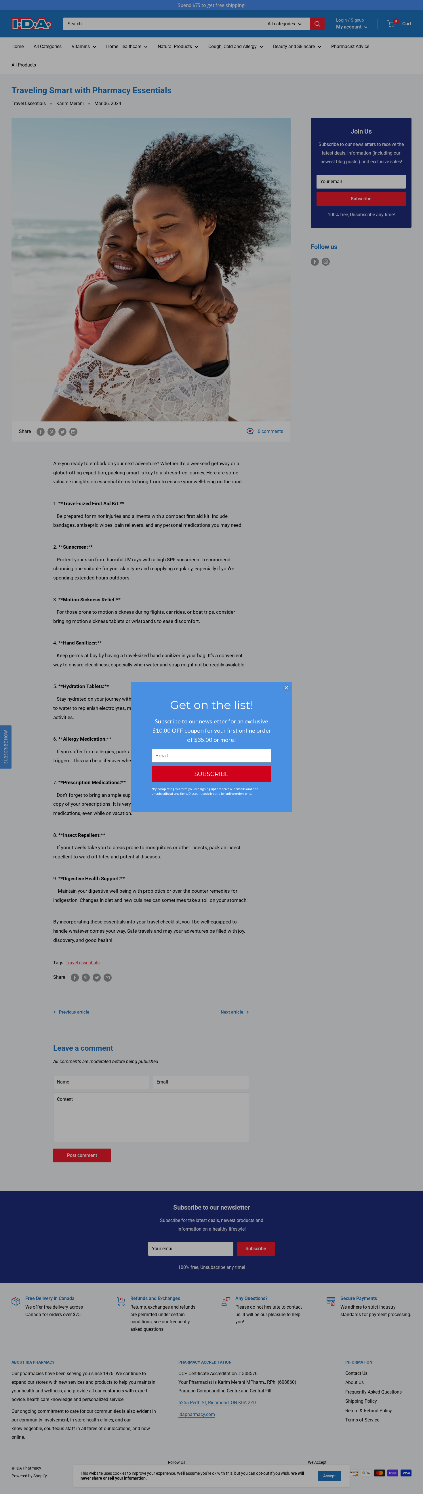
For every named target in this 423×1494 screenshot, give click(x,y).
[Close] (286, 687)
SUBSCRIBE (211, 774)
